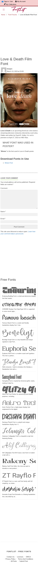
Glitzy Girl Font (19, 389)
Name (3, 211)
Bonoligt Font (19, 333)
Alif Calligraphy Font (19, 446)
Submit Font (23, 561)
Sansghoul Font (12, 376)
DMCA (28, 557)
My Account (21, 1)
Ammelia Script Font (19, 489)
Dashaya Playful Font (19, 416)
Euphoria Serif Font (19, 348)
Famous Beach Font (19, 318)
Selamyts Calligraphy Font (19, 431)
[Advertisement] (19, 35)
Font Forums (12, 14)
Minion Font (9, 163)
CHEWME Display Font (19, 305)
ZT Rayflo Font (19, 475)
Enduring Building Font (19, 290)
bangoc (9, 69)
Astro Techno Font (19, 402)
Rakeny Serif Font (19, 461)
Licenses (20, 557)
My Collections (11, 4)
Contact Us (10, 557)
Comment (4, 188)
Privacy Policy (10, 559)
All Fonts (14, 561)
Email (3, 219)
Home (3, 14)
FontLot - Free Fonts (19, 551)
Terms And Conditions (25, 559)
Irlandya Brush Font (19, 362)
